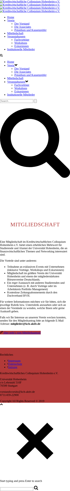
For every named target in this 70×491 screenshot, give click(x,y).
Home (10, 17)
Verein (11, 20)
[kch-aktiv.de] (30, 6)
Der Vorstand (21, 23)
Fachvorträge (21, 39)
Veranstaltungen (16, 36)
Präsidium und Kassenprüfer (30, 30)
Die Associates (22, 26)
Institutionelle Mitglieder (21, 49)
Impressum (14, 360)
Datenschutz (15, 363)
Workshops (20, 42)
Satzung (12, 367)
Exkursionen (21, 46)
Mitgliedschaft (15, 33)
